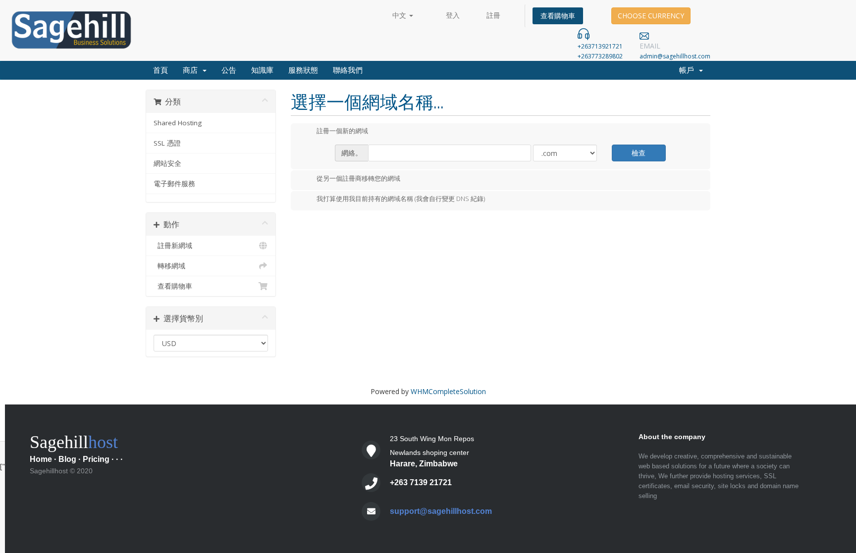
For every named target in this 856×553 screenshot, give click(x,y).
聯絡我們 (348, 70)
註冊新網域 (173, 245)
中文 (400, 15)
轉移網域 (169, 265)
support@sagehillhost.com (441, 511)
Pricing (96, 459)
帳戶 (688, 70)
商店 (192, 70)
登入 (453, 15)
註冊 (493, 15)
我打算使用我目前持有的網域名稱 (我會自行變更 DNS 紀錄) (401, 199)
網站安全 (167, 163)
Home (41, 459)
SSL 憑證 (167, 143)
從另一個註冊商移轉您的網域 (358, 178)
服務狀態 (303, 70)
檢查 (638, 152)
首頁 (160, 70)
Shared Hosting (178, 122)
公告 (228, 70)
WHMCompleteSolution (448, 391)
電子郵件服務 (174, 183)
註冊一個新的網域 (342, 131)
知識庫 (262, 70)
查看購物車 (557, 15)
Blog (67, 459)
